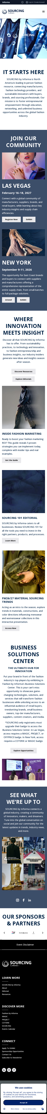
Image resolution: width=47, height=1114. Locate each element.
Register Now (11, 219)
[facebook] (24, 900)
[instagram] (18, 900)
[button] (4, 933)
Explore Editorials (23, 379)
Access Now (10, 628)
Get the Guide (11, 460)
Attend (8, 300)
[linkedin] (30, 900)
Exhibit (29, 219)
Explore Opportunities (23, 750)
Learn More (10, 540)
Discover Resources (23, 371)
